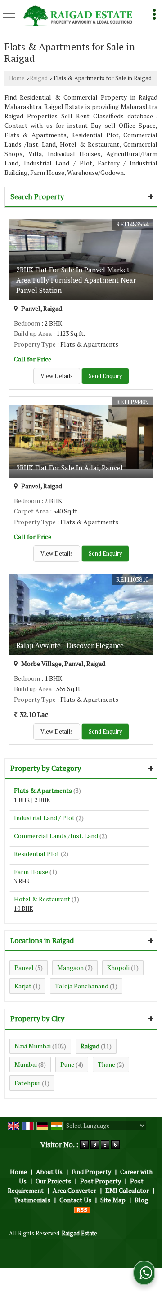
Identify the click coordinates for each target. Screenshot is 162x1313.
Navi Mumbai (32, 1046)
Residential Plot (36, 853)
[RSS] (82, 1209)
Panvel (24, 967)
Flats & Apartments (43, 790)
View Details (56, 376)
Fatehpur (27, 1082)
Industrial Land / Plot (44, 817)
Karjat (23, 986)
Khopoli (118, 967)
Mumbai (25, 1064)
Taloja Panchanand (81, 986)
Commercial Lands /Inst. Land (56, 835)
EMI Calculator (127, 1190)
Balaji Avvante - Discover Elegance (70, 645)
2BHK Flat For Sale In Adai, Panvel (69, 467)
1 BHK (22, 800)
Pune (67, 1064)
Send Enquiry (105, 376)
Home (17, 78)
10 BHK (23, 909)
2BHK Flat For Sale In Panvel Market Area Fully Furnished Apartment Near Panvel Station (76, 280)
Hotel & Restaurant (42, 899)
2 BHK (42, 800)
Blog (141, 1200)
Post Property (100, 1181)
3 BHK (22, 881)
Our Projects (53, 1181)
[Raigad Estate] (77, 16)
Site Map (113, 1200)
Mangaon (70, 967)
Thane (106, 1064)
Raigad (39, 78)
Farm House (31, 871)
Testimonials (32, 1200)
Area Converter (74, 1190)
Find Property (91, 1171)
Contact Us (75, 1200)
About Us (49, 1171)
